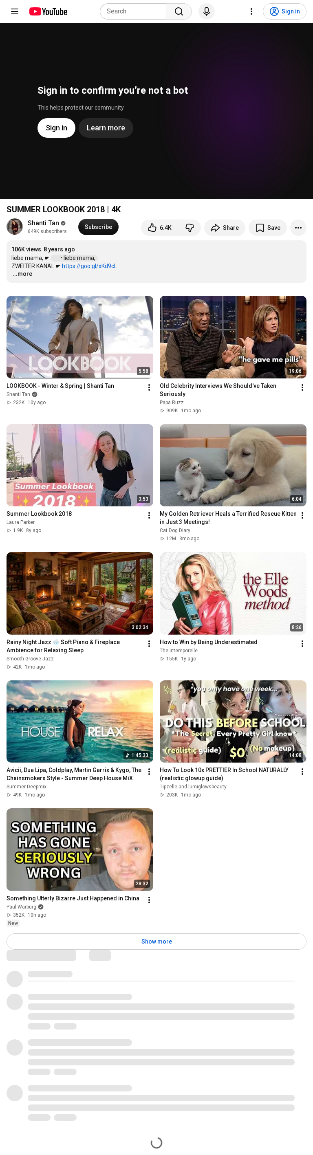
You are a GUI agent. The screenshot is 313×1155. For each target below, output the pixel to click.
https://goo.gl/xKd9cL (89, 266)
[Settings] (251, 11)
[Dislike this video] (189, 228)
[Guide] (15, 11)
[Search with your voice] (206, 11)
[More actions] (298, 228)
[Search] (179, 11)
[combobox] (135, 11)
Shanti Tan (43, 223)
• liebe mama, (78, 258)
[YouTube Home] (48, 11)
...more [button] (22, 274)
